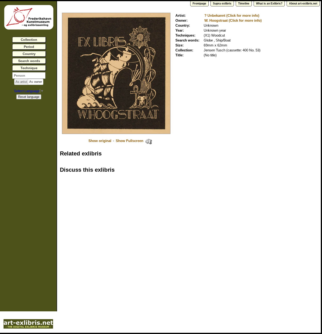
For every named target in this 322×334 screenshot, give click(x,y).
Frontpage (199, 3)
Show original (99, 141)
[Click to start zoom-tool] (116, 133)
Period (29, 47)
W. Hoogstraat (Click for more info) (233, 20)
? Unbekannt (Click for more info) (231, 15)
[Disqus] (132, 237)
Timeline (243, 3)
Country (29, 54)
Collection (29, 40)
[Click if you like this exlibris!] (148, 141)
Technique (29, 68)
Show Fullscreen (130, 141)
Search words (29, 61)
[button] (21, 82)
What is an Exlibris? (269, 3)
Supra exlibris (222, 3)
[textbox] (28, 75)
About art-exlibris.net (303, 3)
